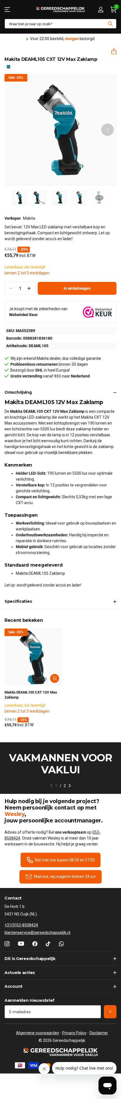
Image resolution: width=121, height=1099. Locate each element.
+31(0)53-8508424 (21, 925)
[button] (111, 51)
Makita (29, 218)
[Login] (100, 9)
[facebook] (34, 943)
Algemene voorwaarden (37, 1033)
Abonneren (110, 1011)
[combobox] (60, 24)
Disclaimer (98, 1033)
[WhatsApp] (61, 943)
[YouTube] (21, 944)
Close (60, 959)
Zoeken (110, 24)
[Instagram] (7, 943)
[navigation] (19, 197)
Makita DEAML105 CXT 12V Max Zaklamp (31, 694)
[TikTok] (48, 943)
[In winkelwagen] (54, 678)
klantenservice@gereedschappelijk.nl (37, 932)
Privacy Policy (74, 1033)
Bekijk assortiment (8, 9)
